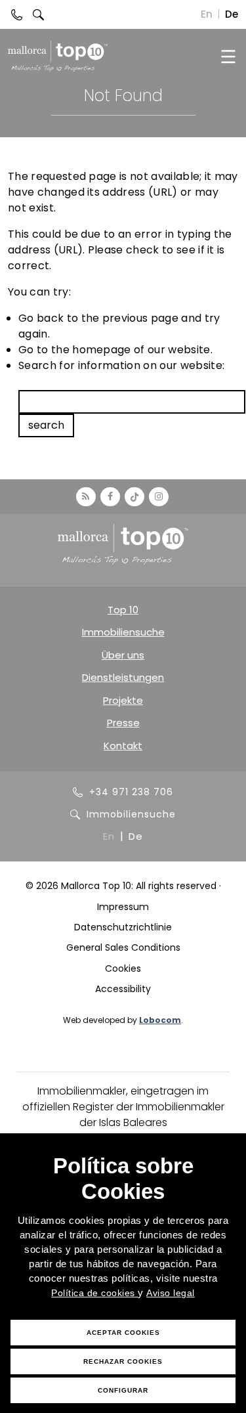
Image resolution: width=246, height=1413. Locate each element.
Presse (123, 722)
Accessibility (123, 988)
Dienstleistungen (123, 677)
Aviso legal (170, 1293)
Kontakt (123, 745)
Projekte (123, 700)
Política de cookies (94, 1293)
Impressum (123, 906)
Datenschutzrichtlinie (123, 927)
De (231, 14)
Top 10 (123, 610)
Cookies (123, 968)
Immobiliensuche (123, 632)
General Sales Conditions (123, 947)
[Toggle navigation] (228, 56)
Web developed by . (123, 1020)
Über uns (123, 655)
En (207, 14)
